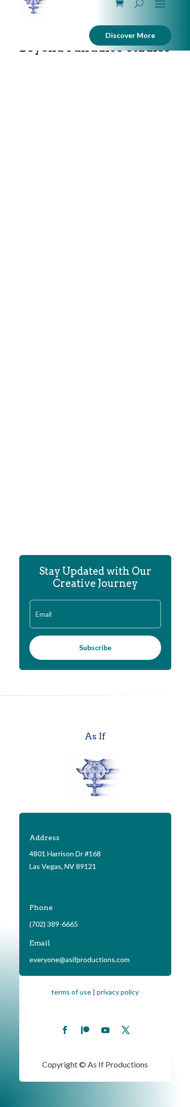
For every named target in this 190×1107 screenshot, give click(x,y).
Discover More (130, 35)
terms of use (71, 991)
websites (92, 205)
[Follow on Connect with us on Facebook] (65, 1030)
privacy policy (118, 991)
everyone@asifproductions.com (79, 959)
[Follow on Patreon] (85, 1030)
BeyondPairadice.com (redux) (84, 194)
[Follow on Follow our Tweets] (126, 1030)
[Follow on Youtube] (105, 1030)
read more (47, 246)
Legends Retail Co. (63, 399)
